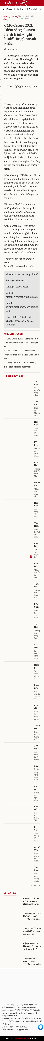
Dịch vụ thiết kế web (22, 1038)
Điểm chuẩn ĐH (35, 9)
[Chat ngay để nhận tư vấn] (40, 1027)
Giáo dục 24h (10, 9)
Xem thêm (34, 885)
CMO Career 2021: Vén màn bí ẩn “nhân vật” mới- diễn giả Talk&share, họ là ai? (21, 354)
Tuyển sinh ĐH (22, 9)
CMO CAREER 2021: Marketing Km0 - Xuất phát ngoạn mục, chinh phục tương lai (21, 342)
